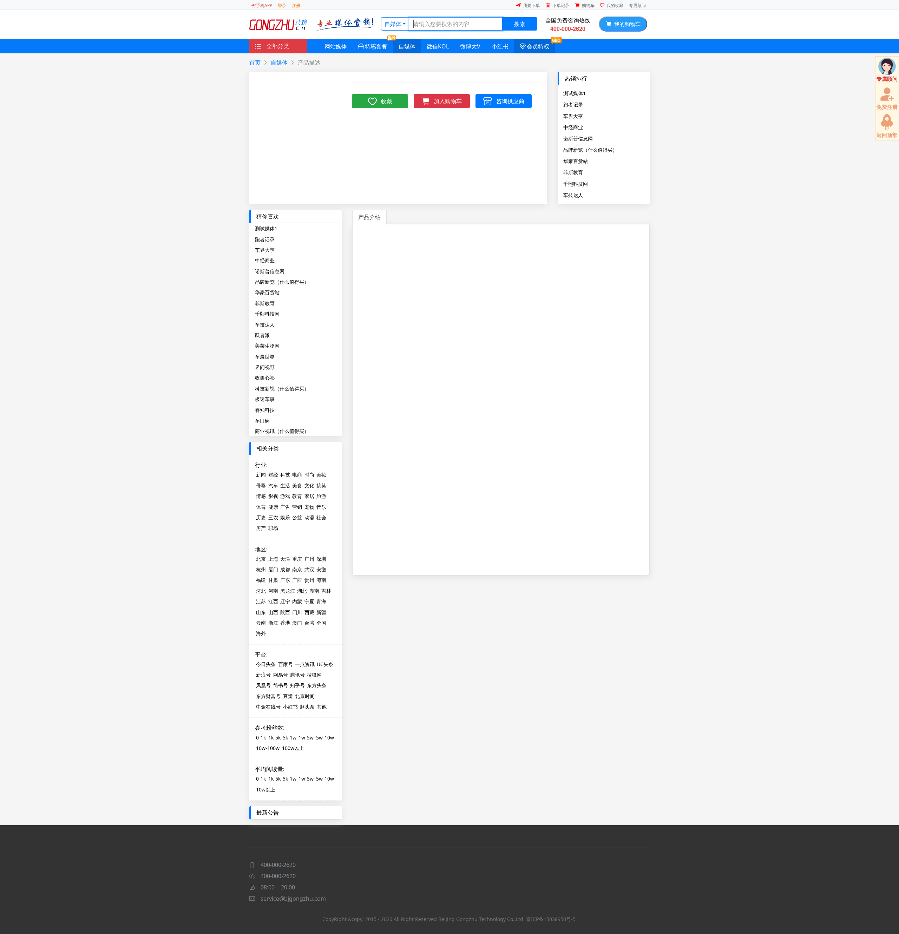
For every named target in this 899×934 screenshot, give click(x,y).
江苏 (261, 601)
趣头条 (307, 706)
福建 (261, 580)
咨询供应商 (510, 101)
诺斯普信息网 (578, 138)
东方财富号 (268, 696)
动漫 (309, 517)
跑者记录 (573, 104)
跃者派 (262, 335)
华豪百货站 (575, 161)
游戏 (285, 496)
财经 (273, 474)
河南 (273, 590)
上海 (273, 558)
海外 (261, 633)
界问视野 (265, 367)
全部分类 (278, 46)
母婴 (261, 485)
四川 (297, 612)
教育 (297, 496)
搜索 (519, 24)
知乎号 (297, 685)
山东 (261, 612)
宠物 (309, 507)
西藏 (309, 612)
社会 (321, 517)
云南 (261, 622)
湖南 (314, 590)
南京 (297, 569)
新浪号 (263, 674)
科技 (285, 474)
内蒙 (297, 601)
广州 (309, 558)
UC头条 (325, 664)
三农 (273, 517)
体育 (261, 507)
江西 (273, 601)
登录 (282, 5)
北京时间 (305, 696)
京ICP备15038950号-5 (551, 919)
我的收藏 (614, 5)
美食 (297, 485)
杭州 (261, 569)
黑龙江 (287, 590)
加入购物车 (448, 101)
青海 (321, 601)
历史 (261, 517)
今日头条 (266, 664)
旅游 (321, 496)
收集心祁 (265, 377)
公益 (297, 517)
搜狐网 (314, 674)
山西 (273, 612)
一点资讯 (305, 664)
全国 (321, 622)
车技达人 (573, 195)
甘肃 (273, 580)
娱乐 (285, 517)
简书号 (280, 685)
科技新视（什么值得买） (282, 388)
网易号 (280, 674)
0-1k (261, 737)
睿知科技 (265, 410)
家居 (309, 496)
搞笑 (321, 485)
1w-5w (306, 737)
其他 (322, 706)
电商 (297, 474)
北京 (261, 558)
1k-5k (274, 737)
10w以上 (265, 789)
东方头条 (317, 685)
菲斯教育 (573, 172)
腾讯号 (297, 674)
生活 (285, 485)
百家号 (285, 664)
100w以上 (293, 748)
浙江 (273, 622)
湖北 (302, 590)
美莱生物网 (267, 345)
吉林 (326, 590)
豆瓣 (288, 696)
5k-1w (289, 737)
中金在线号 (268, 706)
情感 (261, 496)
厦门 (273, 569)
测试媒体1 (574, 93)
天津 (285, 558)
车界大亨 (573, 116)
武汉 (309, 569)
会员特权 (538, 46)
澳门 (297, 622)
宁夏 (309, 601)
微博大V (470, 46)
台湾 (309, 622)
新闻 (261, 474)
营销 (297, 507)
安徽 (321, 569)
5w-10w (325, 737)
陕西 (285, 612)
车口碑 (262, 420)
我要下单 (531, 5)
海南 (321, 580)
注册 (296, 5)
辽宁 (285, 601)
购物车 (588, 5)
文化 (309, 485)
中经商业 (573, 127)
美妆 (321, 474)
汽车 (273, 485)
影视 (273, 496)
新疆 (321, 612)
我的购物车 (626, 23)
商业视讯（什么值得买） (282, 431)
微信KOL (438, 46)
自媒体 (393, 24)
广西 (297, 580)
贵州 (309, 580)
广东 (285, 580)
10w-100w (268, 748)
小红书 (500, 46)
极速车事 (265, 399)
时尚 (309, 474)
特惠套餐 (376, 46)
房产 (261, 528)
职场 (273, 528)
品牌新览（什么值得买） (590, 149)
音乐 (321, 507)
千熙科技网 (575, 183)
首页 (255, 62)
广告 (285, 507)
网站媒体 (335, 46)
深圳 (321, 558)
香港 (285, 622)
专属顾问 (637, 5)
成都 (285, 569)
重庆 (297, 558)
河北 (261, 590)
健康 (273, 507)
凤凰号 (263, 685)
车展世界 (265, 356)
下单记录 (560, 5)
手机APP (264, 5)
